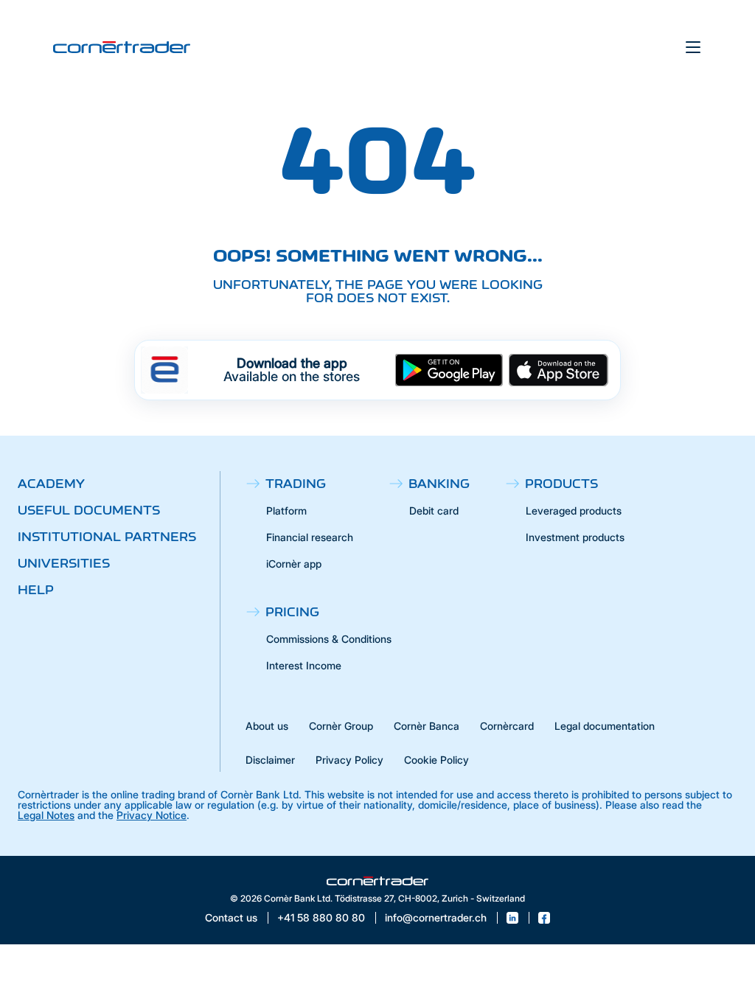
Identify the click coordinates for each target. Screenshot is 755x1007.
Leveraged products (574, 510)
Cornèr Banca (426, 725)
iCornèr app (293, 563)
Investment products (575, 537)
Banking (439, 483)
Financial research (309, 537)
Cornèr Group (341, 725)
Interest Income (303, 665)
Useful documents (89, 510)
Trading (295, 483)
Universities (64, 563)
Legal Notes (46, 815)
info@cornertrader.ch (436, 918)
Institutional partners (107, 536)
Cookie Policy (436, 759)
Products (561, 483)
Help (36, 589)
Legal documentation (604, 725)
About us (267, 725)
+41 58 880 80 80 (321, 918)
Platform (286, 510)
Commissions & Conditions (329, 639)
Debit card (434, 510)
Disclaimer (270, 759)
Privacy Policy (349, 759)
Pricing (292, 612)
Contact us (231, 918)
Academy (51, 483)
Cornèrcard (507, 725)
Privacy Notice (151, 815)
